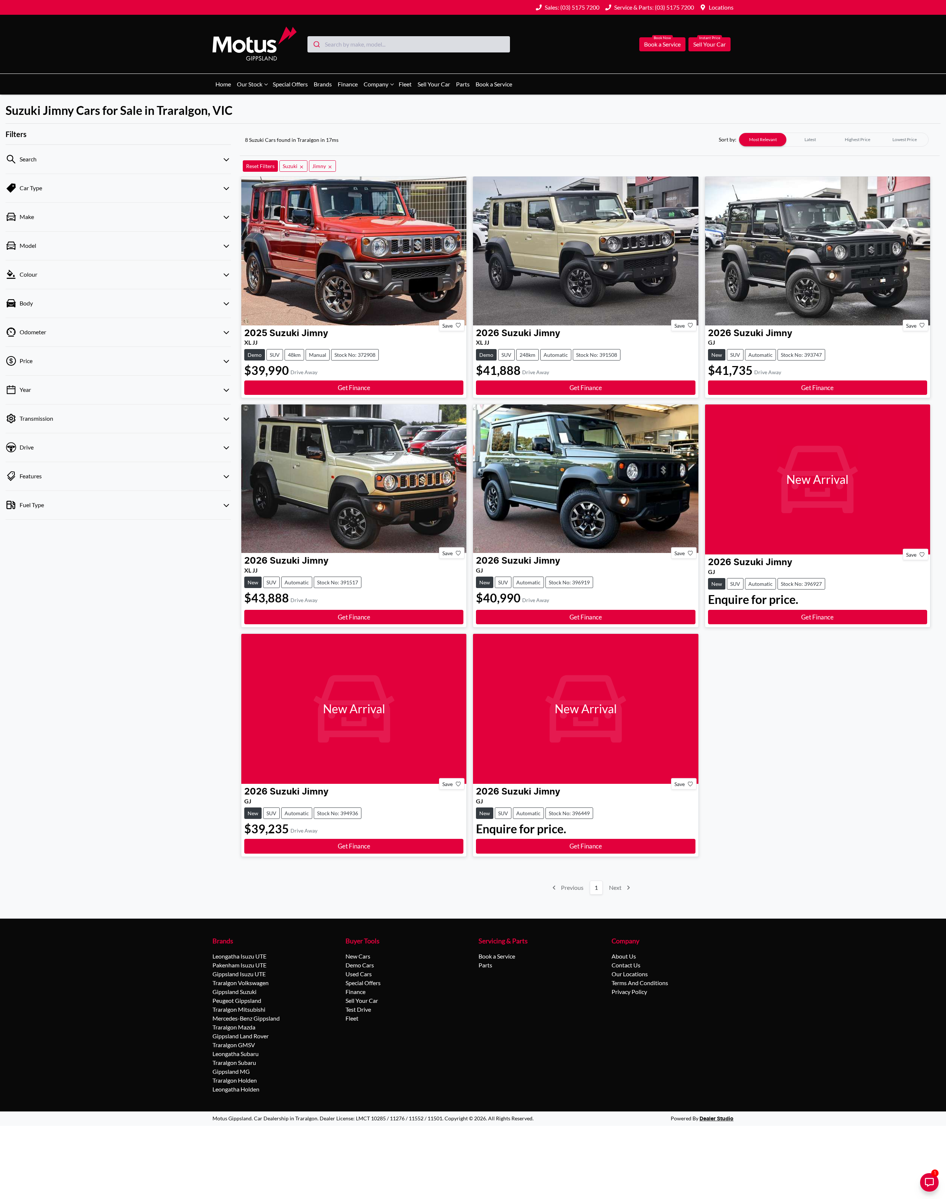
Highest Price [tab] (857, 139)
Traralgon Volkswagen (240, 982)
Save (447, 325)
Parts (463, 84)
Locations (721, 7)
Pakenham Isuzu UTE (239, 965)
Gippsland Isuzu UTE (239, 973)
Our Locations (630, 973)
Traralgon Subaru (234, 1062)
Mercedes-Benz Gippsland (246, 1018)
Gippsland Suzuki (234, 991)
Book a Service (662, 44)
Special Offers (290, 84)
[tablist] (834, 140)
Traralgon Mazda (233, 1027)
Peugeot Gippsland (236, 1000)
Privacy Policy (629, 991)
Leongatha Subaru (235, 1053)
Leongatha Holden (235, 1089)
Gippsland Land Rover (240, 1035)
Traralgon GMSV (233, 1044)
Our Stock (249, 84)
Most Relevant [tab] (763, 139)
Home (223, 84)
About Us (624, 956)
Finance (348, 84)
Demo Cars (360, 965)
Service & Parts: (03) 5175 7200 (654, 7)
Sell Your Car (709, 44)
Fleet (405, 84)
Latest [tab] (810, 139)
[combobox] (408, 44)
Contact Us (626, 965)
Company (376, 84)
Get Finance (354, 388)
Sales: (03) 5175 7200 (572, 7)
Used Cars (359, 973)
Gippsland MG (231, 1071)
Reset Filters (260, 166)
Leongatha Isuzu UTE (239, 956)
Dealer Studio (717, 1118)
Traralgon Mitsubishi (238, 1009)
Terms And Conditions (640, 982)
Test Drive (358, 1009)
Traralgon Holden (234, 1080)
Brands (323, 84)
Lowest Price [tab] (904, 139)
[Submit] (316, 44)
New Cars (358, 956)
